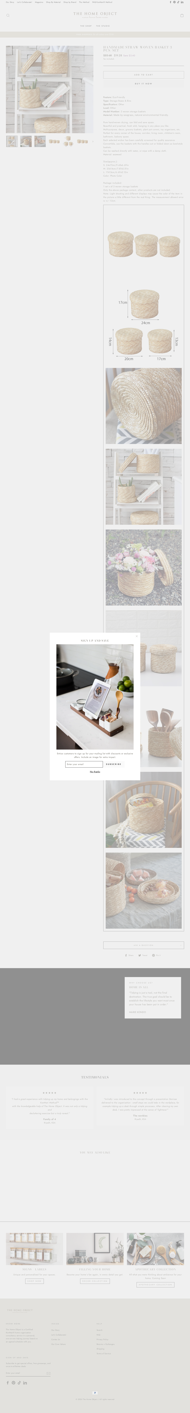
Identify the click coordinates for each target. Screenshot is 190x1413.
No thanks (95, 771)
